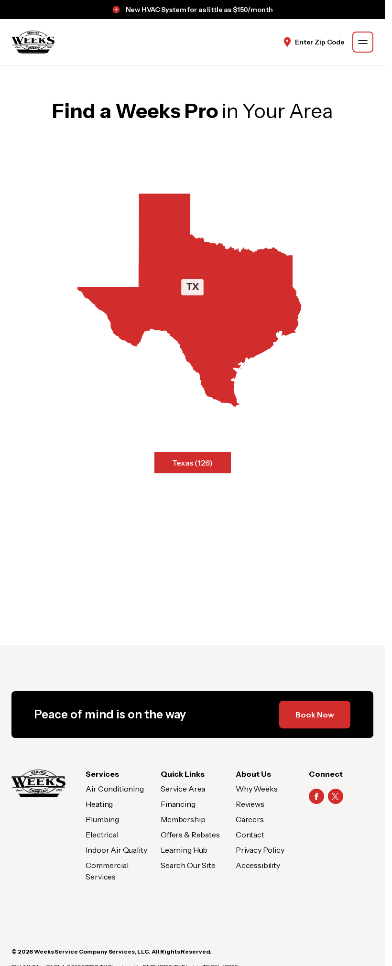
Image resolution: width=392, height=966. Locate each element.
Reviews (250, 804)
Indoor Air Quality (116, 850)
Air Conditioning (114, 788)
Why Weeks (257, 788)
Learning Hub (184, 850)
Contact (250, 834)
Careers (250, 819)
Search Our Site (188, 865)
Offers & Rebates (190, 834)
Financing (178, 804)
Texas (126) (192, 462)
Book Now (314, 714)
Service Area (183, 788)
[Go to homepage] (32, 42)
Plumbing (102, 819)
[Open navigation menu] (362, 42)
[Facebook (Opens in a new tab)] (316, 796)
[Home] (38, 784)
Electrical (102, 834)
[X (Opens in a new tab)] (335, 796)
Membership (183, 819)
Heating (99, 804)
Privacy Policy (260, 850)
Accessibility (258, 865)
